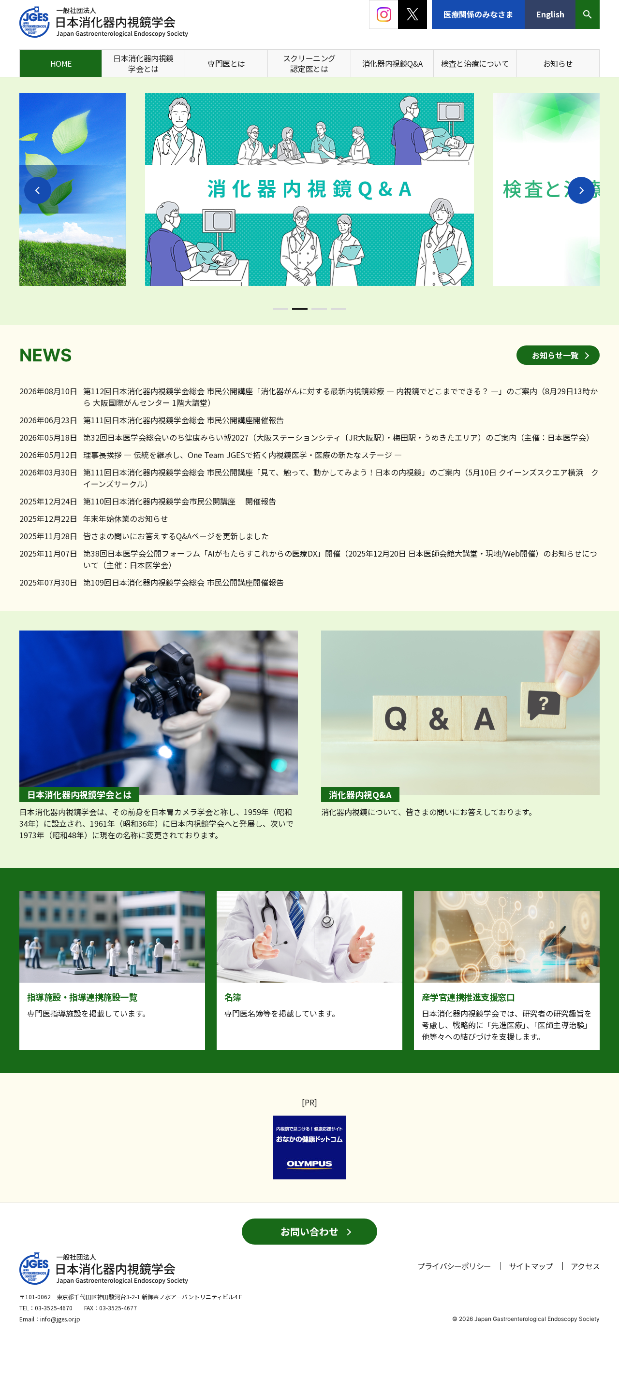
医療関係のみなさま (478, 14)
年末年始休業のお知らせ (125, 518)
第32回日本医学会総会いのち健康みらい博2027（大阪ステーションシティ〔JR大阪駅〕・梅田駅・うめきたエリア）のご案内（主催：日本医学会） (338, 437)
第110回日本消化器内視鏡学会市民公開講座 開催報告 (179, 501)
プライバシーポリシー (454, 1266)
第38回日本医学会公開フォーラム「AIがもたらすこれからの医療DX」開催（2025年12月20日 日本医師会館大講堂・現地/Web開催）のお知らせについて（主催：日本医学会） (340, 559)
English (550, 14)
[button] (37, 190)
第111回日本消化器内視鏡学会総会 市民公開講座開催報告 (183, 420)
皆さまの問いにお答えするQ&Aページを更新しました (176, 536)
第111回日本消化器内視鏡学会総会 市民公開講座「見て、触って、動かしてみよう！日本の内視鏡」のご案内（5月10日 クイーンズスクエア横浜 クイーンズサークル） (341, 477)
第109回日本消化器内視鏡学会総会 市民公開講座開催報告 (183, 582)
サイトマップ (531, 1266)
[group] (309, 189)
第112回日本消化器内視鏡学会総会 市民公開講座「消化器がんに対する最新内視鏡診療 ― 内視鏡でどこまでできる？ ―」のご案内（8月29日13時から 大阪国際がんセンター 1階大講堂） (340, 396)
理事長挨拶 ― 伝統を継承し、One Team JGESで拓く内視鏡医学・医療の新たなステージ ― (242, 454)
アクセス (585, 1266)
